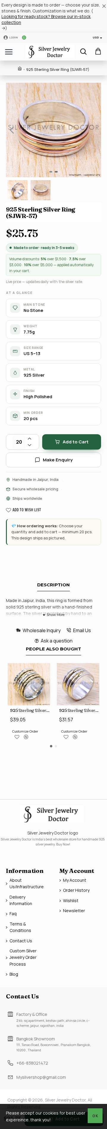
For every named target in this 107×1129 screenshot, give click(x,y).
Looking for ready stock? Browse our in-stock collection (46, 19)
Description (53, 585)
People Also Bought (53, 649)
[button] (12, 130)
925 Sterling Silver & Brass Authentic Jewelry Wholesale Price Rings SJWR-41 (30, 710)
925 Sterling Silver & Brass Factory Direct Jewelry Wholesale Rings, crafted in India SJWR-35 (79, 710)
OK (95, 1116)
